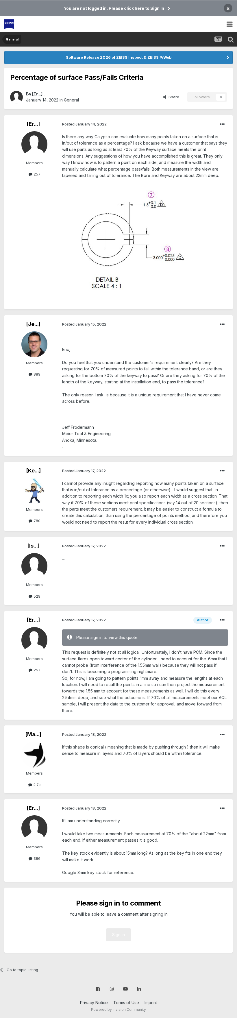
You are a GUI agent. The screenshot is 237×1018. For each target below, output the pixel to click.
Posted (84, 124)
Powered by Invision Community (118, 1009)
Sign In (118, 934)
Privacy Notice (94, 1002)
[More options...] (222, 124)
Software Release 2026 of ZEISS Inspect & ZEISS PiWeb (118, 57)
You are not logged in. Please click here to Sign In (114, 8)
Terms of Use (126, 1002)
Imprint (151, 1002)
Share (172, 97)
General (71, 99)
